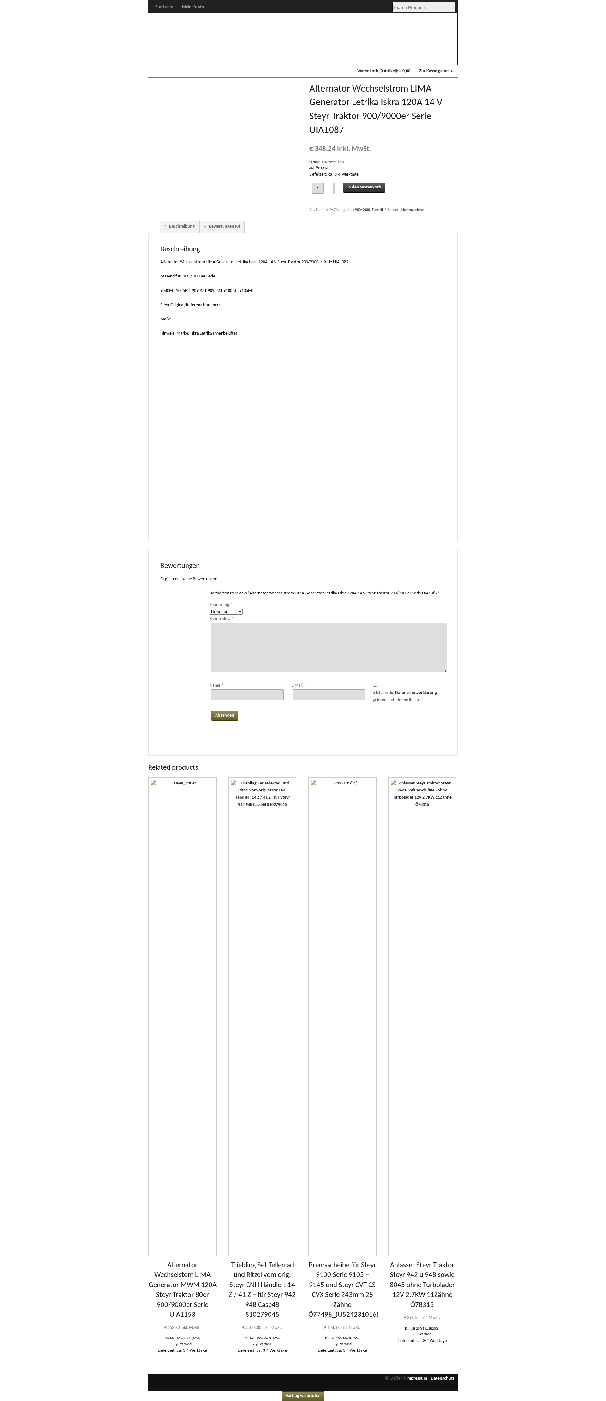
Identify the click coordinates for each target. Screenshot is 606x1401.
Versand (322, 168)
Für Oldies (168, 57)
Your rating (221, 605)
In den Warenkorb (364, 187)
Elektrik (378, 210)
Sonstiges (439, 57)
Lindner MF (361, 57)
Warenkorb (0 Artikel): (383, 71)
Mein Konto (193, 7)
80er (245, 57)
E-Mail (298, 685)
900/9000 (284, 57)
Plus (207, 57)
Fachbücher (400, 57)
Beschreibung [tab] (181, 226)
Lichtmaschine (412, 210)
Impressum (416, 1378)
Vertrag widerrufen (303, 1395)
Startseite (164, 7)
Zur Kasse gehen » (436, 71)
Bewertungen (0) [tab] (224, 226)
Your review (222, 619)
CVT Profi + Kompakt (323, 58)
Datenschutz (442, 1378)
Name (216, 685)
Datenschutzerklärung (416, 692)
